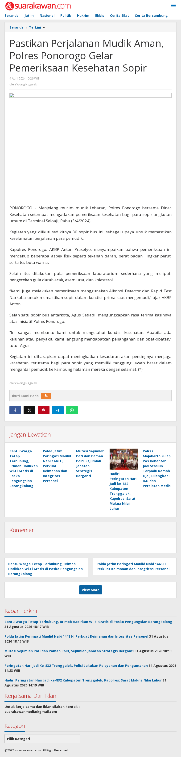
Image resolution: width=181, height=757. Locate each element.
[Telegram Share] (58, 410)
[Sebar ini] (15, 410)
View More (90, 590)
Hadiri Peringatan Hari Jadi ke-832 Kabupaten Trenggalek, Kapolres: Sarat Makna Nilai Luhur (83, 680)
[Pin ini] (43, 410)
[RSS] (46, 396)
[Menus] (173, 5)
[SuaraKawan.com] (38, 5)
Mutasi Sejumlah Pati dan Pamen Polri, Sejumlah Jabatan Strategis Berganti (69, 651)
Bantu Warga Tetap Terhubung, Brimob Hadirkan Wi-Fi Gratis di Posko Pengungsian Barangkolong (45, 569)
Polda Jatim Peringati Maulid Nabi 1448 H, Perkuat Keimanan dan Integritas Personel (76, 636)
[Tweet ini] (29, 410)
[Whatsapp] (72, 410)
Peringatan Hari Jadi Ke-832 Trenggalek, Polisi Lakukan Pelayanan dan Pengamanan (76, 665)
